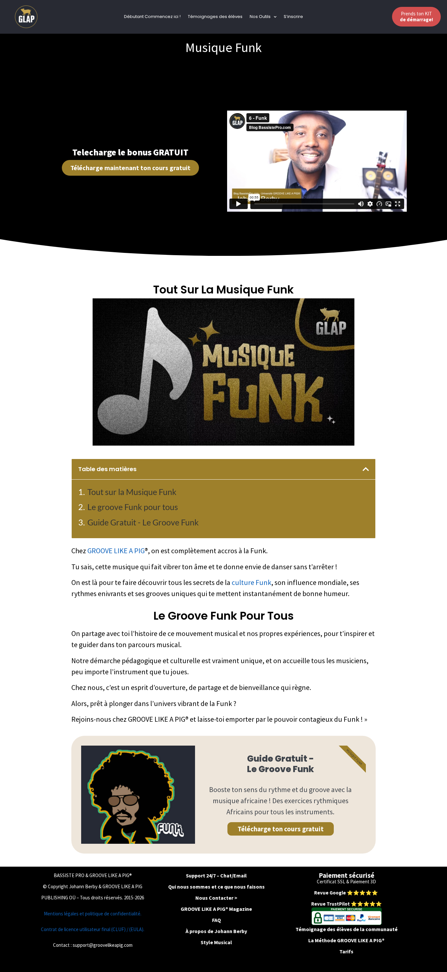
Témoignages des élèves (215, 16)
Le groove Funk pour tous (132, 507)
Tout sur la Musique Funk (131, 492)
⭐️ (350, 893)
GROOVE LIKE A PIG (116, 550)
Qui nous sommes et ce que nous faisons (216, 886)
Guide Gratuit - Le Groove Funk (143, 522)
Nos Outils (260, 16)
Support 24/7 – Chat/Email (216, 875)
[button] (366, 469)
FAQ (216, 920)
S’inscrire (293, 16)
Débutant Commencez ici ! (152, 16)
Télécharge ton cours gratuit (281, 828)
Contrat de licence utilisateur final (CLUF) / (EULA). (92, 929)
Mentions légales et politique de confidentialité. (92, 913)
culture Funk (251, 582)
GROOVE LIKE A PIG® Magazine (216, 909)
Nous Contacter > (216, 897)
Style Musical (216, 942)
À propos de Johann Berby (216, 931)
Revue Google (330, 893)
